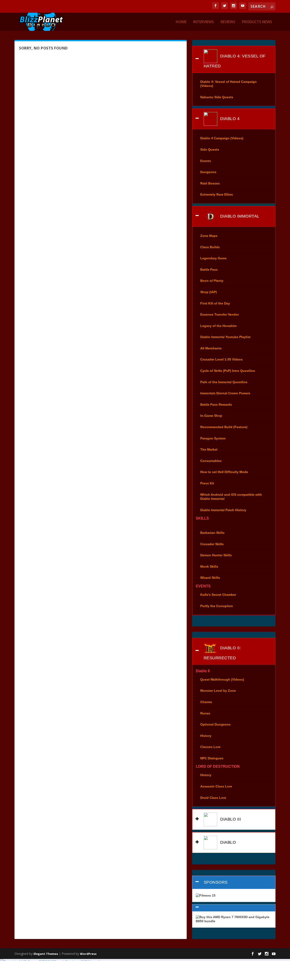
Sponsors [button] (216, 882)
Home (181, 22)
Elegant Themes (46, 954)
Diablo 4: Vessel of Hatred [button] (235, 61)
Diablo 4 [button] (229, 118)
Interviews (203, 22)
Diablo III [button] (230, 819)
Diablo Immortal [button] (239, 216)
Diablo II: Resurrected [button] (222, 652)
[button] (233, 908)
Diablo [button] (227, 842)
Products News (257, 22)
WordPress (88, 954)
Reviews (228, 22)
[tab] (233, 59)
